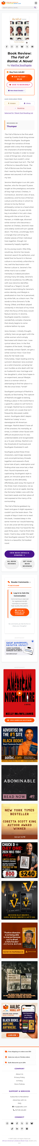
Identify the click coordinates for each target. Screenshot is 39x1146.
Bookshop (20, 108)
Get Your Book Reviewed (27, 563)
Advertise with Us (19, 1100)
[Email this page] (32, 47)
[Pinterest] (22, 1129)
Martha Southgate (21, 65)
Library (28, 103)
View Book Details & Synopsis (19, 554)
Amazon (13, 103)
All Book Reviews (11, 562)
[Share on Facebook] (7, 47)
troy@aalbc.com (20, 1107)
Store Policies (19, 1084)
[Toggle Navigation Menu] (36, 3)
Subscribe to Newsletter (19, 1097)
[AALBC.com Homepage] (11, 3)
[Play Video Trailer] (19, 693)
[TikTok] (12, 1129)
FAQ (19, 1103)
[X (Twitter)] (22, 1123)
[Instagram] (7, 1123)
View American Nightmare (21, 720)
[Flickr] (27, 1129)
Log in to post (14, 585)
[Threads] (27, 1123)
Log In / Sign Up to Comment (20, 612)
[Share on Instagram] (12, 47)
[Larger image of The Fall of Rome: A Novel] (19, 30)
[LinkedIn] (17, 1129)
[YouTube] (12, 1123)
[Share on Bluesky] (22, 47)
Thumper (12, 126)
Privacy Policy (19, 1077)
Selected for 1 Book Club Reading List (19, 113)
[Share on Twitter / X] (27, 47)
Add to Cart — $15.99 (20, 78)
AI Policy (19, 1081)
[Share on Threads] (17, 47)
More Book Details (16, 90)
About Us (19, 1074)
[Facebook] (17, 1123)
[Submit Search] (34, 8)
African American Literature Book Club (15, 1141)
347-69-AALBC (20, 1110)
